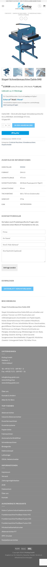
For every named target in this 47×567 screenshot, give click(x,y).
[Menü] (3, 6)
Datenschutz (6, 489)
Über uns (5, 391)
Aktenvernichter (8, 413)
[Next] (42, 44)
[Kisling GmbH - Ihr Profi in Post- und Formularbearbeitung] (23, 6)
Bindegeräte (6, 446)
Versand (5, 476)
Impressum (6, 472)
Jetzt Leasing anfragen (10, 105)
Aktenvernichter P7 (9, 531)
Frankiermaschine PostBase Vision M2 (16, 514)
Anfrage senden (9, 268)
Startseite (8, 13)
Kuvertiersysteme (8, 425)
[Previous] (5, 44)
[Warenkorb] (44, 6)
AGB (3, 485)
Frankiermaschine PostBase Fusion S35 (16, 519)
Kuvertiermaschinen (9, 421)
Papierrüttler (6, 429)
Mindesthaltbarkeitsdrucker (12, 527)
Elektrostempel (7, 451)
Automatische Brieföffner (11, 438)
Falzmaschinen (7, 434)
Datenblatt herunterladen (17, 289)
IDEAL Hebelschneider (10, 459)
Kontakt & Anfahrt (9, 395)
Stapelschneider (23, 14)
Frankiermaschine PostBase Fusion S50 (16, 523)
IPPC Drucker (7, 536)
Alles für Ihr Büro (8, 400)
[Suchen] (39, 6)
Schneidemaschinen (34, 13)
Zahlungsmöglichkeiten (10, 480)
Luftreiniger (6, 455)
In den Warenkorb (23, 125)
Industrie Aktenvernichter (11, 417)
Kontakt (5, 497)
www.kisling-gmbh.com (10, 383)
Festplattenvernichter (10, 540)
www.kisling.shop (8, 380)
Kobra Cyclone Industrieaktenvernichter (17, 510)
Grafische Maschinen (19, 13)
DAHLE (22, 167)
